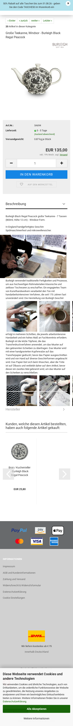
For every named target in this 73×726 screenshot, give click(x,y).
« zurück (23, 20)
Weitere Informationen (36, 718)
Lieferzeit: (11, 130)
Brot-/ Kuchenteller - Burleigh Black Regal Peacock (20, 471)
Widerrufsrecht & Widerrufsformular (22, 585)
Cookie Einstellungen (14, 597)
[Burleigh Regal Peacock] (36, 71)
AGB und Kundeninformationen (19, 572)
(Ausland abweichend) (44, 134)
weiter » (35, 20)
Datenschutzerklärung (14, 701)
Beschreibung (16, 204)
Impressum (9, 566)
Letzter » (47, 20)
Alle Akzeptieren (36, 708)
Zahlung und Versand (14, 579)
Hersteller (36, 387)
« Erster (11, 20)
